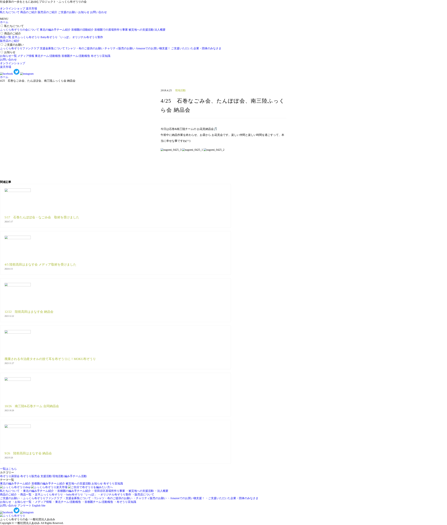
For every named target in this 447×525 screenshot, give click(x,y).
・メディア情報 (42, 501)
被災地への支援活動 (141, 29)
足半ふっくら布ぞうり (26, 37)
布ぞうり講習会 (10, 476)
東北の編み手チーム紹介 (55, 29)
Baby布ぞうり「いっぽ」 (56, 37)
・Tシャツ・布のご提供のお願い (111, 498)
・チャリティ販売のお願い (150, 498)
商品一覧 (5, 37)
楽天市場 (31, 8)
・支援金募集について (77, 498)
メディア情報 (25, 55)
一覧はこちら (8, 468)
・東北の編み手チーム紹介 (37, 490)
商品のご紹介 (28, 12)
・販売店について (143, 494)
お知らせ (83, 12)
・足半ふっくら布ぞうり (47, 494)
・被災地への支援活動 (140, 490)
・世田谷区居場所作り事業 (108, 490)
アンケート (24, 505)
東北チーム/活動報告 (48, 55)
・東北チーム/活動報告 (66, 501)
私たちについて (10, 12)
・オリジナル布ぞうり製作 (114, 494)
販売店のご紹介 (47, 12)
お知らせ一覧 (8, 55)
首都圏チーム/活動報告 (75, 55)
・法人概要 (161, 490)
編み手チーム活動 (75, 476)
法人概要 (160, 29)
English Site (38, 505)
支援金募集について (52, 48)
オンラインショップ (12, 8)
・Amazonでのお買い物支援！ (186, 498)
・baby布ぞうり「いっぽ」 (80, 494)
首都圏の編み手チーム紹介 (48, 483)
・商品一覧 (24, 494)
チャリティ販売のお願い (119, 48)
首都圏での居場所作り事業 (111, 29)
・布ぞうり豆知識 (125, 501)
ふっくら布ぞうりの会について (19, 29)
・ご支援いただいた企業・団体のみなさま (231, 498)
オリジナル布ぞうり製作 (87, 37)
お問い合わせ (98, 12)
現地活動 (58, 476)
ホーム (4, 22)
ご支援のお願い (68, 12)
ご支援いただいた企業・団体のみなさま (196, 48)
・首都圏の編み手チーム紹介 (72, 490)
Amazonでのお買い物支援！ (153, 48)
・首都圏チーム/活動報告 (97, 501)
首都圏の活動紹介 (82, 29)
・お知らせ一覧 (21, 501)
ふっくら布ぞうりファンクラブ (19, 48)
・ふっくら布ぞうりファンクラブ (41, 498)
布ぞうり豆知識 (100, 55)
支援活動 (46, 476)
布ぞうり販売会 (30, 476)
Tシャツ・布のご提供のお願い (85, 48)
